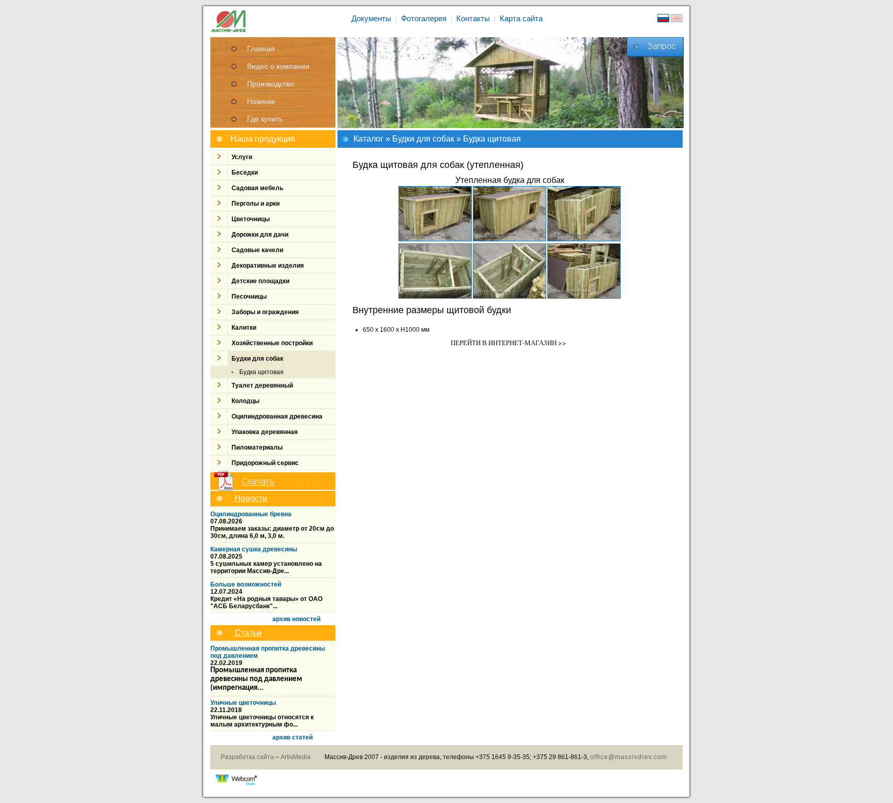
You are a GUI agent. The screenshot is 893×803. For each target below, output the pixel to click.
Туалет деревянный (262, 385)
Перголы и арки (256, 203)
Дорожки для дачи (260, 234)
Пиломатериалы (257, 447)
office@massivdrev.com (628, 757)
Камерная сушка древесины (253, 549)
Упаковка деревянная (265, 432)
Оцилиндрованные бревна (250, 514)
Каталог (368, 138)
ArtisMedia (296, 757)
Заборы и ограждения (265, 312)
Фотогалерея (423, 18)
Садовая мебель (257, 188)
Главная (261, 48)
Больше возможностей (245, 584)
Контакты (473, 18)
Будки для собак (423, 138)
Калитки (244, 327)
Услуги (242, 157)
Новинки (261, 101)
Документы (371, 18)
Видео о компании (278, 66)
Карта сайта (521, 18)
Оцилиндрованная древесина (277, 416)
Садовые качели (257, 250)
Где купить (265, 119)
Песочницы (249, 296)
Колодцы (245, 401)
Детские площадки (260, 281)
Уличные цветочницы (243, 702)
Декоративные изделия (268, 265)
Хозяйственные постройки (272, 343)
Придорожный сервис (265, 463)
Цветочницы (251, 219)
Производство (270, 84)
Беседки (245, 172)
